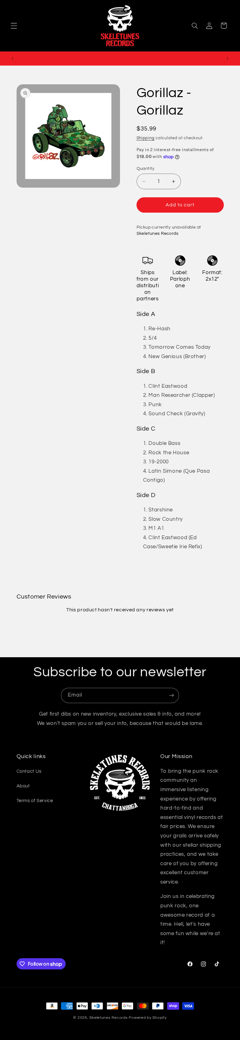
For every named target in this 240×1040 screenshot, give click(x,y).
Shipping (146, 138)
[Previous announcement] (12, 58)
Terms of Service (35, 800)
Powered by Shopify (148, 1017)
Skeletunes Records (108, 1017)
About (23, 786)
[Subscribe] (171, 695)
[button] (14, 25)
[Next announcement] (227, 58)
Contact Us (29, 771)
